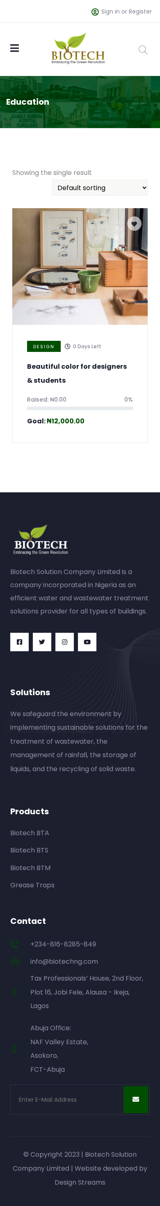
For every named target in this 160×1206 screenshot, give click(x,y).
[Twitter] (42, 642)
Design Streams (80, 1182)
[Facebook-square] (19, 642)
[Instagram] (64, 642)
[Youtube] (87, 642)
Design (44, 346)
